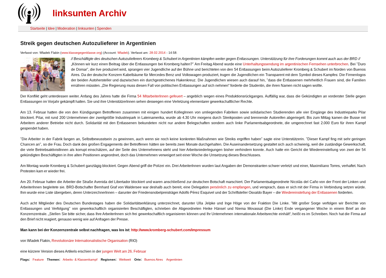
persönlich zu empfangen (230, 187)
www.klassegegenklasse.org (81, 52)
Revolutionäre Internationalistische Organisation (90, 241)
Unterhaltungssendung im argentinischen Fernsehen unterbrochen (295, 64)
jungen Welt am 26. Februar (124, 251)
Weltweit (125, 259)
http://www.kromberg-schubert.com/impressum (170, 230)
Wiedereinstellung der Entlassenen (309, 192)
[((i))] (29, 22)
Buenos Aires (153, 259)
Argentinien (174, 259)
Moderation (66, 28)
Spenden (104, 28)
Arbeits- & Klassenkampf (80, 259)
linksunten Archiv (89, 13)
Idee (51, 28)
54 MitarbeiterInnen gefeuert (160, 96)
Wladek (122, 52)
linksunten (86, 28)
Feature (38, 259)
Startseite (37, 28)
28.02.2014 (157, 52)
